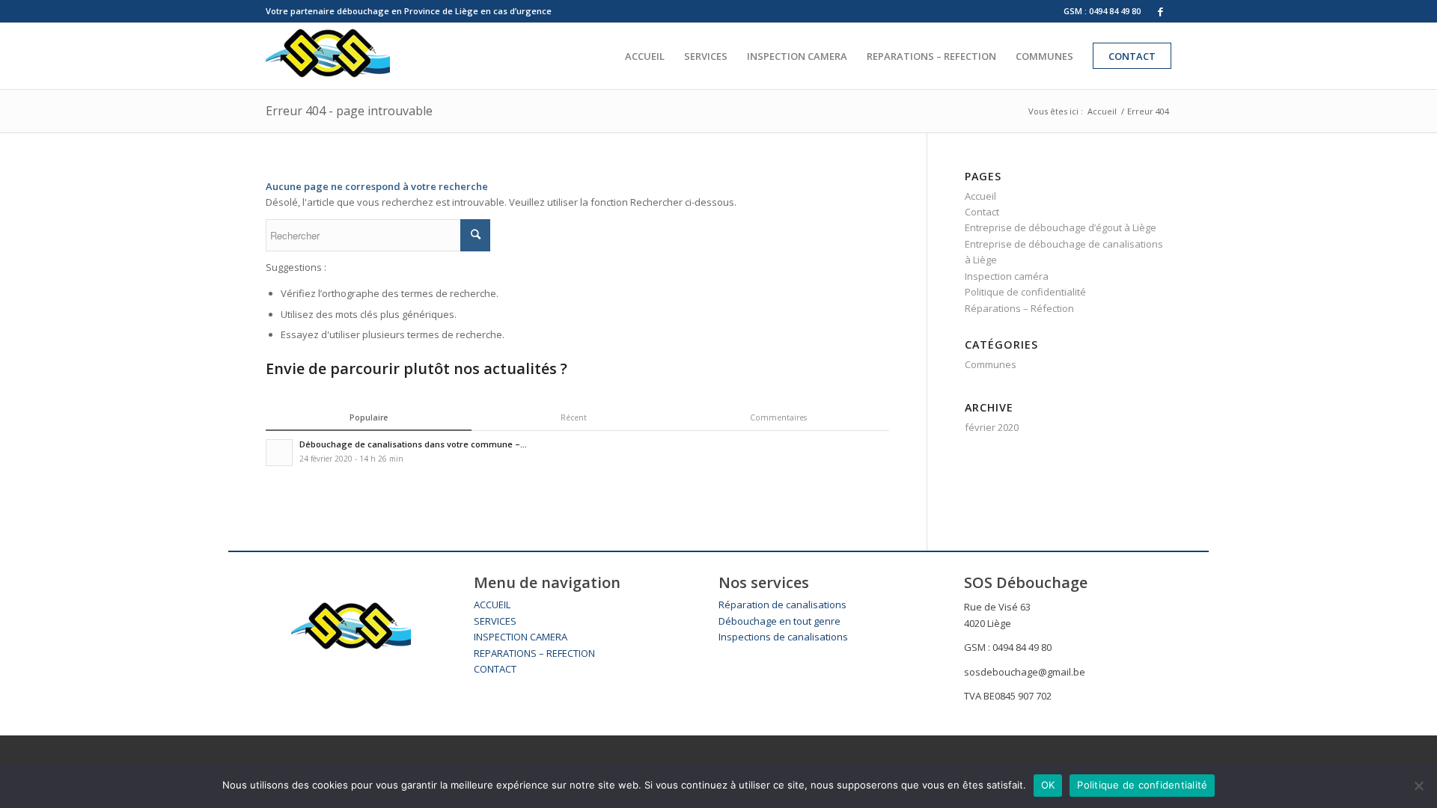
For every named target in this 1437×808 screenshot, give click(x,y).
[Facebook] (1160, 11)
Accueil (1102, 111)
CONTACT (495, 669)
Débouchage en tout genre (779, 621)
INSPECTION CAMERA (520, 636)
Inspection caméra (1007, 276)
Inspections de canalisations (783, 636)
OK (1048, 785)
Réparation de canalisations (782, 604)
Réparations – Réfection (1019, 308)
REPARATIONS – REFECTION (534, 653)
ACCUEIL (492, 604)
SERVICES (495, 621)
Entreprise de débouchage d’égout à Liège (1060, 227)
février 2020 (992, 427)
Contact (982, 211)
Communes (990, 364)
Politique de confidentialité (1025, 292)
